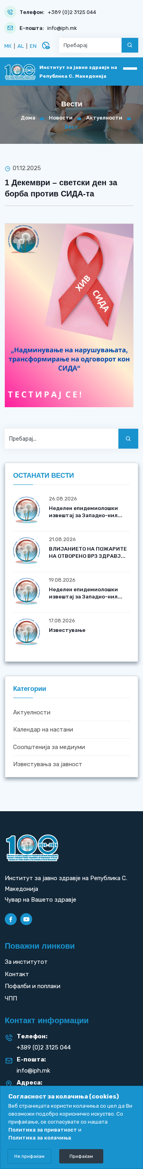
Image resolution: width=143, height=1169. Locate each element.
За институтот (26, 961)
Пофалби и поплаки (32, 986)
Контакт (17, 974)
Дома (28, 118)
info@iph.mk (62, 28)
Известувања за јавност (47, 764)
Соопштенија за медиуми (49, 747)
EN (33, 46)
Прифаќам (81, 1156)
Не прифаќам (29, 1156)
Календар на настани (43, 729)
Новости (61, 118)
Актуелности (104, 118)
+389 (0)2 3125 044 (72, 12)
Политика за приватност (42, 1130)
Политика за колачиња (39, 1138)
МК (8, 46)
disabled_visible (45, 45)
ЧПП (11, 998)
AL (20, 46)
